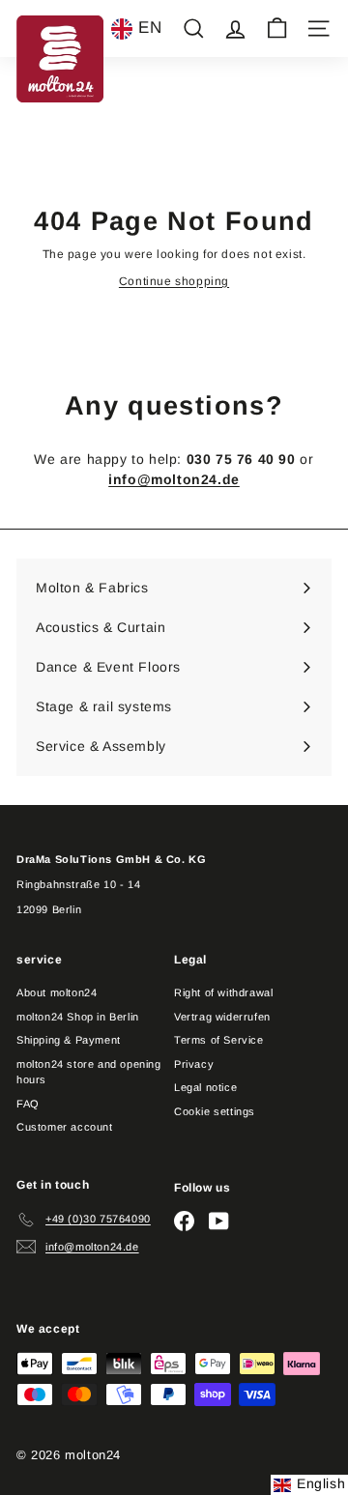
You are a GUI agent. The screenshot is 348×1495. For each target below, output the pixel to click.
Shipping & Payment (68, 1040)
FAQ (28, 1103)
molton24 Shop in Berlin (77, 1016)
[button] (136, 29)
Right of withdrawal (223, 992)
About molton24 (56, 992)
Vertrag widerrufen (222, 1016)
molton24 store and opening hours (88, 1072)
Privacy (194, 1064)
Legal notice (205, 1087)
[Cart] (277, 28)
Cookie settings (214, 1111)
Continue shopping (174, 281)
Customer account (64, 1127)
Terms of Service (219, 1040)
